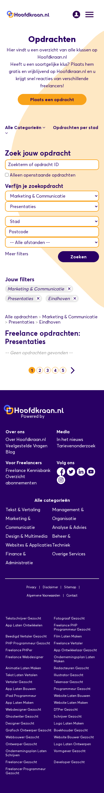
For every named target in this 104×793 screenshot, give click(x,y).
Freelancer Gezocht (21, 762)
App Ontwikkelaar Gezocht (75, 650)
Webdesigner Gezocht (23, 709)
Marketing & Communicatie (39, 288)
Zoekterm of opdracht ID (33, 164)
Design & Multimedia (26, 536)
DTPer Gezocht (66, 709)
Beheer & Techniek (61, 541)
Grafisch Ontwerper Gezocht (28, 730)
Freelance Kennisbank (28, 470)
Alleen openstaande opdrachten (42, 175)
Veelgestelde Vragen (26, 445)
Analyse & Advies (69, 527)
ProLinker (55, 416)
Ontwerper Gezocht (21, 744)
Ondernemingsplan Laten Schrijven (26, 753)
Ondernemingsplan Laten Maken (74, 659)
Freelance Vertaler (68, 643)
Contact (71, 595)
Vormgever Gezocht (69, 751)
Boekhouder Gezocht (71, 730)
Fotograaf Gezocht (69, 618)
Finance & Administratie (19, 558)
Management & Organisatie (68, 514)
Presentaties (23, 298)
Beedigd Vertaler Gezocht (26, 636)
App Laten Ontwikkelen (24, 625)
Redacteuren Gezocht (71, 668)
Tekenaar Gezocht (68, 682)
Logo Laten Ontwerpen (72, 744)
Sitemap (70, 587)
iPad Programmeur (21, 696)
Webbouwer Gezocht (22, 737)
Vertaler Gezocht (19, 682)
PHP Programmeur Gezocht (28, 643)
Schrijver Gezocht (68, 716)
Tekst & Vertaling (23, 509)
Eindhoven (62, 298)
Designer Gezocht (20, 723)
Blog (10, 452)
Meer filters (16, 253)
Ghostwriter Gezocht (22, 716)
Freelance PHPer (19, 650)
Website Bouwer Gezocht (74, 737)
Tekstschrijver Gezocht (23, 618)
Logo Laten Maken (69, 723)
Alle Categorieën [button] (23, 127)
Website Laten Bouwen (72, 696)
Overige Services (68, 553)
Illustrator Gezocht (68, 675)
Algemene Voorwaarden (43, 595)
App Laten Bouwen (21, 689)
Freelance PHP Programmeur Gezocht (72, 627)
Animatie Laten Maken (23, 668)
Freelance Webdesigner (24, 657)
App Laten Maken (20, 702)
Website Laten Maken (71, 702)
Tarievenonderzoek (76, 445)
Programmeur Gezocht (72, 689)
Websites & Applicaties (29, 545)
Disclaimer (50, 587)
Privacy (31, 587)
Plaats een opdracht (52, 99)
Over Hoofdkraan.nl (26, 439)
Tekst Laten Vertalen (21, 675)
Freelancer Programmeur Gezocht (25, 771)
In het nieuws (70, 439)
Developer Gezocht (69, 762)
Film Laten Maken (68, 636)
